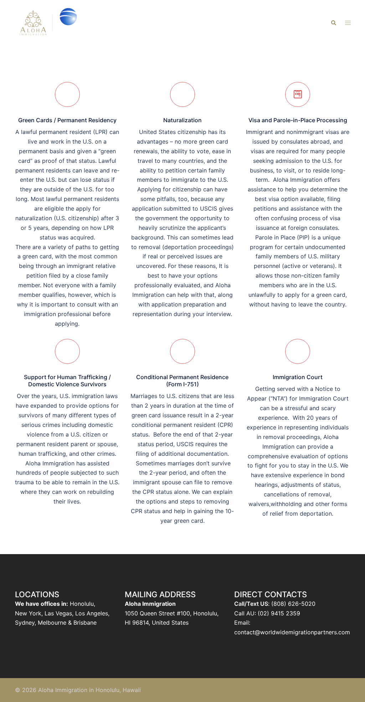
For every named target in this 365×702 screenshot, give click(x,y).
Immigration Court (298, 377)
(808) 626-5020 (293, 603)
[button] (333, 23)
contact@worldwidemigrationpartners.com (292, 632)
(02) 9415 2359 (279, 613)
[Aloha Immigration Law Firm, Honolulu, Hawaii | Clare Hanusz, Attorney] (49, 22)
